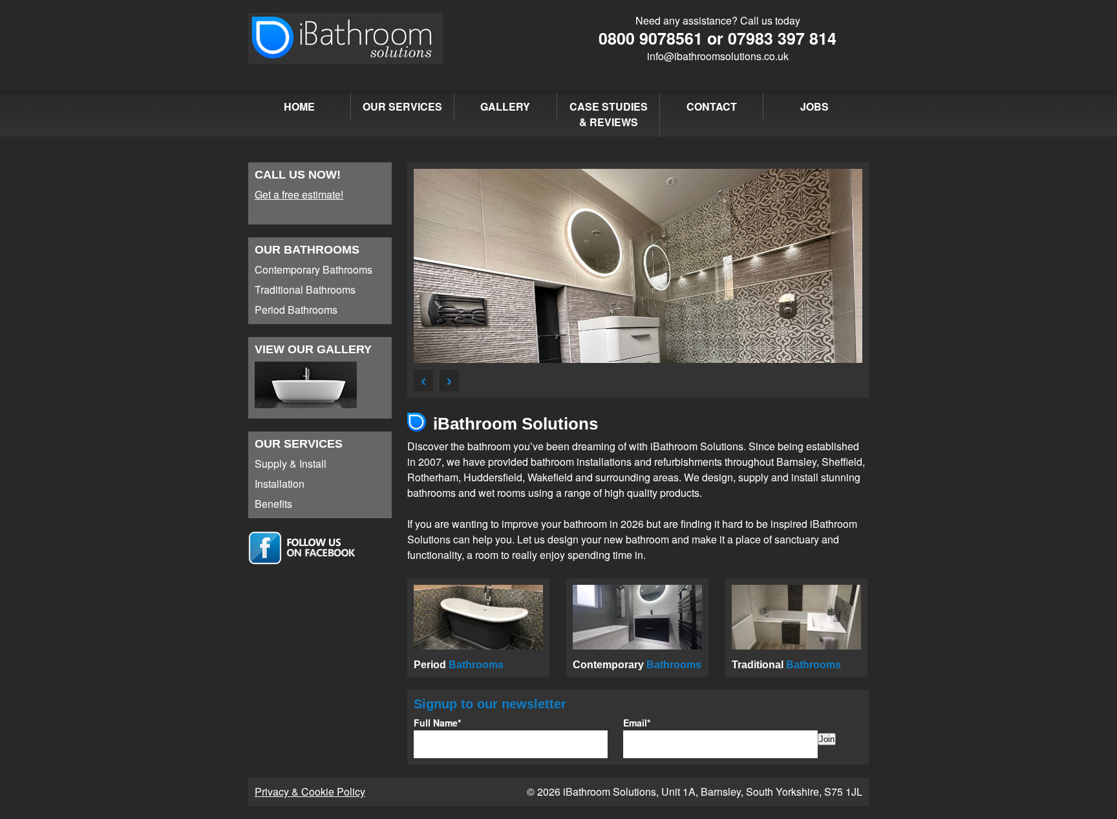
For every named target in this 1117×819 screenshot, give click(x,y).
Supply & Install (290, 463)
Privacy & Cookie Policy (310, 791)
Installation (279, 483)
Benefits (273, 503)
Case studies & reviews (608, 114)
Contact (711, 106)
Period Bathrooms (296, 309)
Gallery (505, 106)
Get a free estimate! (299, 194)
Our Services (402, 106)
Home (299, 106)
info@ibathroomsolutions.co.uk (718, 56)
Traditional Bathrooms (305, 289)
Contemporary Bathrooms (313, 269)
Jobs (814, 106)
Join (827, 739)
